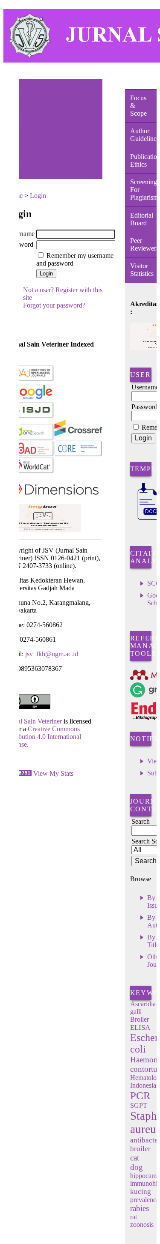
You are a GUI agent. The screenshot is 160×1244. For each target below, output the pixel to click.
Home (28, 83)
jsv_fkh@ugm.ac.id (51, 654)
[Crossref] (78, 438)
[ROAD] (30, 454)
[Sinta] (43, 529)
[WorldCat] (30, 471)
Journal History (38, 160)
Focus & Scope (138, 105)
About (29, 91)
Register (31, 106)
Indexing (31, 168)
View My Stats (53, 773)
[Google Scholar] (30, 397)
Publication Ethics (143, 160)
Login (29, 98)
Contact (30, 175)
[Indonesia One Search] (30, 438)
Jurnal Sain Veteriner (34, 721)
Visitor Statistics (142, 269)
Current (30, 122)
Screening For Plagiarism (143, 189)
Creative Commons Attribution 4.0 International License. (43, 736)
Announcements (38, 137)
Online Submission (41, 152)
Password (20, 244)
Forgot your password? (54, 305)
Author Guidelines (143, 134)
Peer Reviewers (143, 244)
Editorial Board (141, 219)
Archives (31, 129)
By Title (153, 940)
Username (21, 233)
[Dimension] (52, 501)
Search (29, 114)
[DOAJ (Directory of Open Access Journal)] (30, 379)
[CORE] (78, 454)
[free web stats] (19, 773)
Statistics (32, 145)
